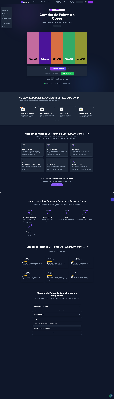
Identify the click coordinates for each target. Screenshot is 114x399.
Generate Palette (59, 68)
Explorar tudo (90, 102)
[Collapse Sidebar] (14, 8)
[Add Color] (68, 68)
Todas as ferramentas (58, 2)
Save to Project (68, 73)
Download (47, 73)
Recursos (36, 1)
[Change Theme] (85, 2)
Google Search (57, 25)
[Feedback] (111, 396)
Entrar (90, 1)
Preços (50, 1)
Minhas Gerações (72, 2)
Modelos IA (43, 2)
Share (56, 73)
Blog (67, 1)
